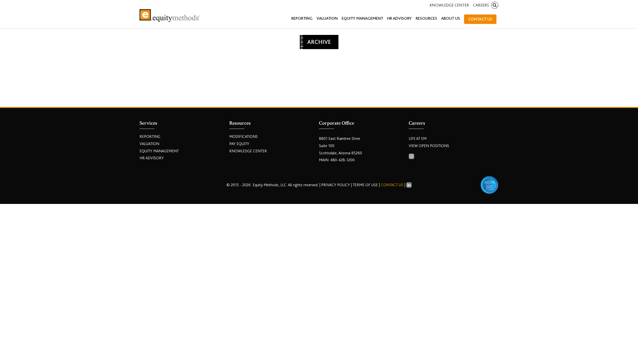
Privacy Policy (336, 185)
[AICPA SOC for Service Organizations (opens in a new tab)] (489, 185)
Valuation (149, 144)
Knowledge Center (449, 5)
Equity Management (159, 151)
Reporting (150, 136)
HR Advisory (152, 158)
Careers (481, 5)
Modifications (243, 136)
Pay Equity (239, 144)
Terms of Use (365, 185)
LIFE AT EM (417, 138)
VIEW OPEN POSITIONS (429, 146)
